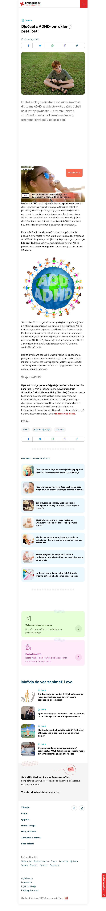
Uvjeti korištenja (28, 886)
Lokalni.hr (63, 861)
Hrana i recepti (28, 825)
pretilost (60, 429)
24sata (24, 865)
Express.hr (54, 865)
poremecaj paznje (42, 429)
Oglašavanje (27, 878)
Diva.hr (54, 861)
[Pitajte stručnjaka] (104, 885)
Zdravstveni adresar (31, 837)
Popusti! (33, 865)
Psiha (24, 813)
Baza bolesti (27, 844)
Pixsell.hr (43, 865)
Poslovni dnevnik (41, 861)
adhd (25, 429)
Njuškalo (74, 861)
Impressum (26, 882)
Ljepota (25, 819)
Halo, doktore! (28, 831)
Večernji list (26, 861)
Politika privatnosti (29, 890)
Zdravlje (25, 807)
